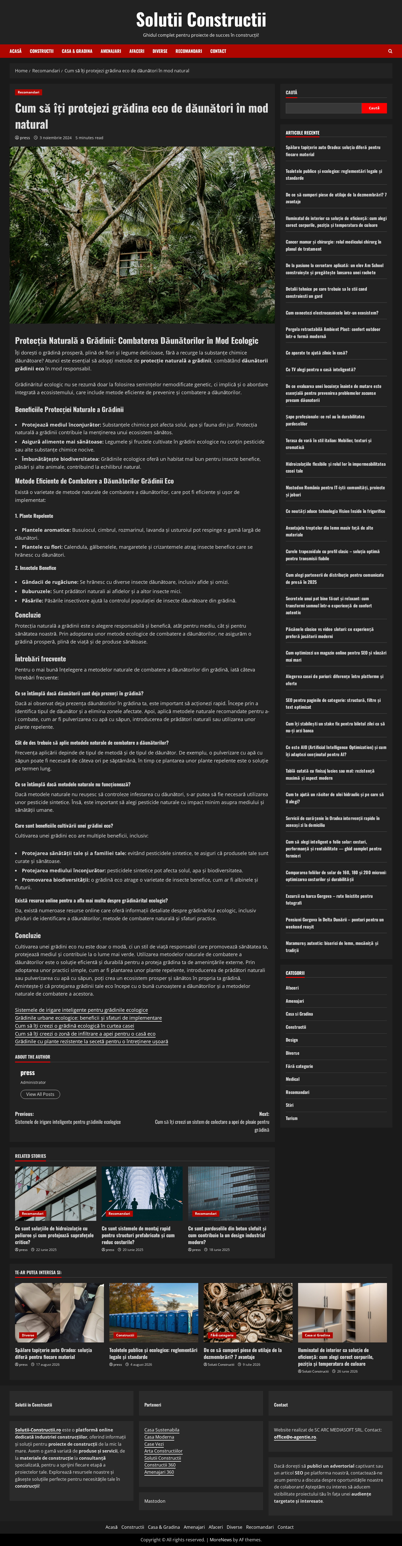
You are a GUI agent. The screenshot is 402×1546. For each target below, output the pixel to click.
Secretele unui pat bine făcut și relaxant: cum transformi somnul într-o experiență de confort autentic (329, 605)
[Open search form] (390, 51)
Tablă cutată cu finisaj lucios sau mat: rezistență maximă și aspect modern (330, 774)
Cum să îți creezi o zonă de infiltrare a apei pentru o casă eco (85, 1033)
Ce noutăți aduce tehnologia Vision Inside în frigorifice (336, 511)
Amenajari (111, 51)
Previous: (68, 1117)
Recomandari (189, 51)
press (25, 137)
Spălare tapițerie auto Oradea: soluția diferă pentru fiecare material (53, 1353)
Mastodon (154, 1501)
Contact (218, 51)
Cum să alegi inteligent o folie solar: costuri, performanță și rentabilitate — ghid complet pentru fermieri (333, 848)
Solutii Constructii (201, 19)
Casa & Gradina (77, 51)
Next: (212, 1121)
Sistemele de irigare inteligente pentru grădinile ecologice (81, 1010)
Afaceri (136, 51)
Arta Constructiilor (163, 1451)
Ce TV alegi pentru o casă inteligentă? (321, 369)
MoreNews (221, 1540)
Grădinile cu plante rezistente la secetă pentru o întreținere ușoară (91, 1041)
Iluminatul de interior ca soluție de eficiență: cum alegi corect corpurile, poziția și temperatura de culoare (336, 221)
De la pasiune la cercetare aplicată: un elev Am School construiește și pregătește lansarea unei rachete (334, 269)
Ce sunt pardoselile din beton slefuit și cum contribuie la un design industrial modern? (227, 1235)
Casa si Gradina (299, 1013)
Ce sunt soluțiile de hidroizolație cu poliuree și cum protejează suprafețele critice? (54, 1235)
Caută (291, 92)
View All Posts (40, 1094)
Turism (292, 1118)
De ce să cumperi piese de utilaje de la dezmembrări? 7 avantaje (243, 1353)
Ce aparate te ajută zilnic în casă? (317, 352)
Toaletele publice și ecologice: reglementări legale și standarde (153, 1353)
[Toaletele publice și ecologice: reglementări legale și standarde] (153, 1312)
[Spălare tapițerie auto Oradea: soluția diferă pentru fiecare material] (59, 1312)
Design (292, 1040)
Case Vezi (154, 1444)
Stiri (290, 1105)
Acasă (16, 51)
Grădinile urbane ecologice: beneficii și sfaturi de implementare (88, 1018)
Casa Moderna (159, 1437)
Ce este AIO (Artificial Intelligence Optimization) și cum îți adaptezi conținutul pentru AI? (336, 751)
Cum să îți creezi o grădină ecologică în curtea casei (74, 1025)
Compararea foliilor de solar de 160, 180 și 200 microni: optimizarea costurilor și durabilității (336, 876)
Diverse (160, 51)
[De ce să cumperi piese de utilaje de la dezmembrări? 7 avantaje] (248, 1312)
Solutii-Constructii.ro (38, 1430)
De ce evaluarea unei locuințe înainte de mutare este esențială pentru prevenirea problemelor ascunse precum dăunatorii (333, 393)
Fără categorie (299, 1066)
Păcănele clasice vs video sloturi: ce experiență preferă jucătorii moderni (330, 632)
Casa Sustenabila (161, 1430)
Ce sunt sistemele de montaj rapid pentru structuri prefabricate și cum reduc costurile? (138, 1235)
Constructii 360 (160, 1465)
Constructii (42, 51)
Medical (292, 1079)
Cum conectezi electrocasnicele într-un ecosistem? (332, 312)
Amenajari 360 (159, 1472)
